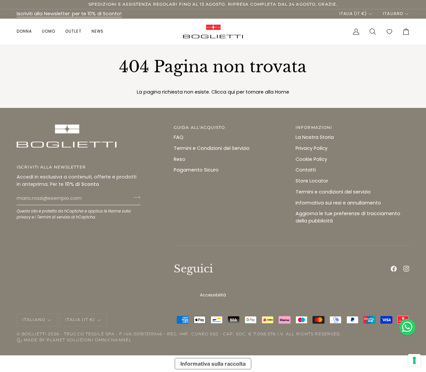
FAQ (178, 137)
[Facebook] (394, 269)
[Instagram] (406, 269)
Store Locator (312, 181)
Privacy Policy (311, 148)
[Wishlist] (389, 31)
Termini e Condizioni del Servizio (212, 148)
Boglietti (34, 333)
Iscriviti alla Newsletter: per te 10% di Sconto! (69, 13)
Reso (179, 159)
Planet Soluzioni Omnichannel (89, 339)
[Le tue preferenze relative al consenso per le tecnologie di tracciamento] (414, 360)
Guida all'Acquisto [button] (199, 127)
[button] (27, 31)
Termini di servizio (53, 217)
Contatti (306, 170)
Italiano (393, 13)
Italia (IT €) (353, 13)
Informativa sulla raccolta (213, 363)
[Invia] (134, 197)
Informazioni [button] (314, 127)
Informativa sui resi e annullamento (338, 202)
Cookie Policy (311, 159)
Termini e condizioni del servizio (333, 191)
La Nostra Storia (315, 137)
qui (231, 92)
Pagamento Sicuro (196, 170)
